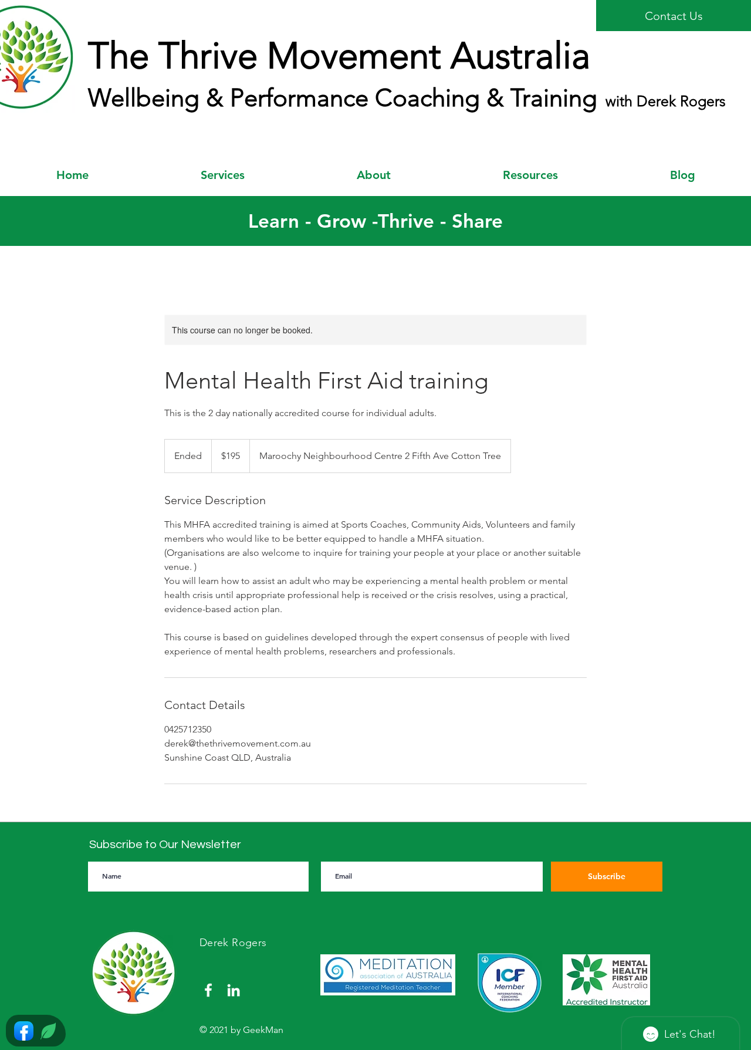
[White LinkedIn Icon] (233, 990)
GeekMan (263, 1029)
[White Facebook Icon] (208, 990)
